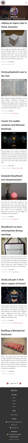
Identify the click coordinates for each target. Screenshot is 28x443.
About (14, 397)
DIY (13, 64)
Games (21, 168)
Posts (14, 403)
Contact (14, 406)
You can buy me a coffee (15, 434)
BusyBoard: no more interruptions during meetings (11, 230)
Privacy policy (14, 414)
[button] (26, 2)
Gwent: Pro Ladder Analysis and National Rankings (12, 125)
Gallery (14, 400)
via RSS (16, 437)
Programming (15, 113)
